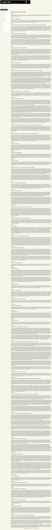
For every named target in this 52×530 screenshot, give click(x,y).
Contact (2, 31)
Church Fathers (2, 16)
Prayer (1, 23)
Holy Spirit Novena (3, 12)
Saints (1, 27)
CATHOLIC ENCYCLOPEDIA (4, 5)
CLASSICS (22, 4)
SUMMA (6, 4)
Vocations (2, 26)
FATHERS (16, 4)
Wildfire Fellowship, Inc (32, 528)
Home (1, 11)
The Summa (2, 15)
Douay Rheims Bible (3, 19)
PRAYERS (11, 4)
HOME (2, 4)
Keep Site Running (4, 9)
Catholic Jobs (2, 30)
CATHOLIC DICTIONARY (4, 7)
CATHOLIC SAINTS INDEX (4, 6)
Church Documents (3, 20)
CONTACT (27, 4)
